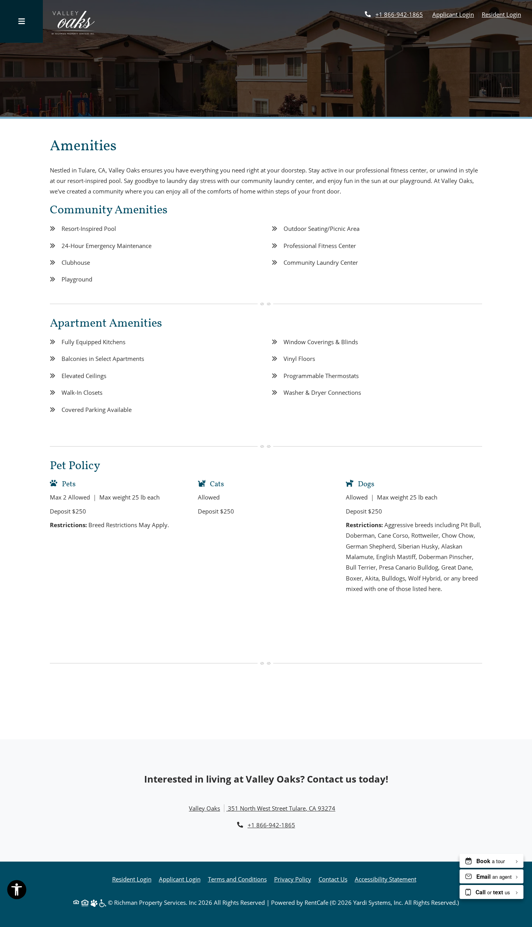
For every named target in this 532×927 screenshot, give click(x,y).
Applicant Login (453, 14)
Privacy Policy (292, 879)
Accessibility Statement (385, 879)
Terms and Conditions (237, 879)
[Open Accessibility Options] (17, 891)
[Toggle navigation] (21, 21)
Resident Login (501, 14)
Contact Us (333, 879)
